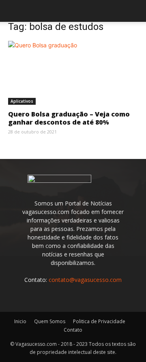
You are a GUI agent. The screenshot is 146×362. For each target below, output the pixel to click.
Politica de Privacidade (99, 321)
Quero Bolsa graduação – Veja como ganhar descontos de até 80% (69, 118)
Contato (73, 329)
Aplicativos (22, 101)
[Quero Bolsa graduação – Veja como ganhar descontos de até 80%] (73, 73)
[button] (14, 11)
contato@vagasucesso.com (85, 280)
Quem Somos (49, 321)
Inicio (20, 321)
